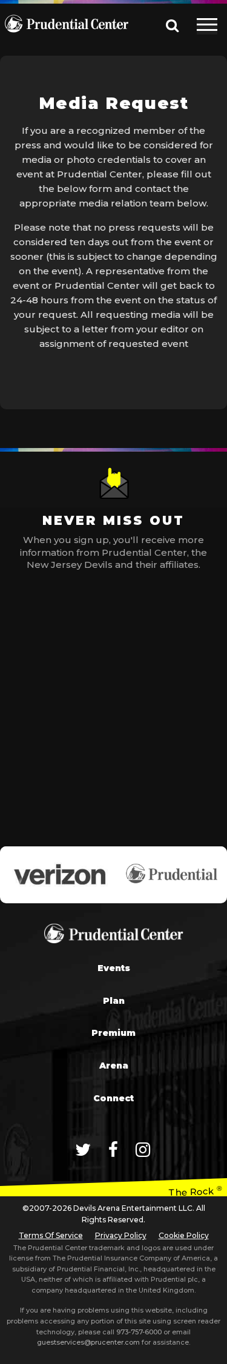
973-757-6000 (139, 1332)
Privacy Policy (120, 1235)
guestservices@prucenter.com (88, 1342)
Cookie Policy (184, 1235)
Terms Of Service (51, 1235)
